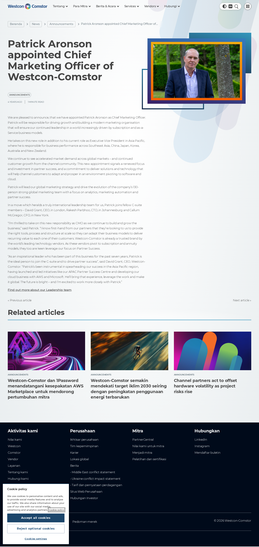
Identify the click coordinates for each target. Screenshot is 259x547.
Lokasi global (79, 459)
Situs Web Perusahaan (86, 491)
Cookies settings (36, 538)
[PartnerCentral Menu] (247, 6)
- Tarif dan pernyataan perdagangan (96, 485)
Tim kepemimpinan (84, 446)
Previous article (21, 300)
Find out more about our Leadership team (40, 290)
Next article (241, 300)
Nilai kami (15, 439)
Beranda (16, 24)
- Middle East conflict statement (92, 472)
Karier (74, 452)
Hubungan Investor (84, 498)
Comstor (14, 452)
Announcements (61, 24)
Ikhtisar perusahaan (84, 439)
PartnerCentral (143, 439)
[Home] (27, 6)
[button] (224, 6)
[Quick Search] (236, 6)
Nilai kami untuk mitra (148, 446)
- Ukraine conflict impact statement (95, 478)
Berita (74, 465)
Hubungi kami (18, 478)
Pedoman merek (84, 521)
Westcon (14, 446)
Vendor (13, 459)
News (36, 24)
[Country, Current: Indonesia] (230, 6)
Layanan (14, 465)
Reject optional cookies (36, 528)
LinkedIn (201, 439)
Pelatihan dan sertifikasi (149, 459)
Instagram (202, 446)
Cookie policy (56, 509)
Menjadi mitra (142, 452)
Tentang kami (18, 472)
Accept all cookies (35, 518)
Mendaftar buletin (207, 452)
